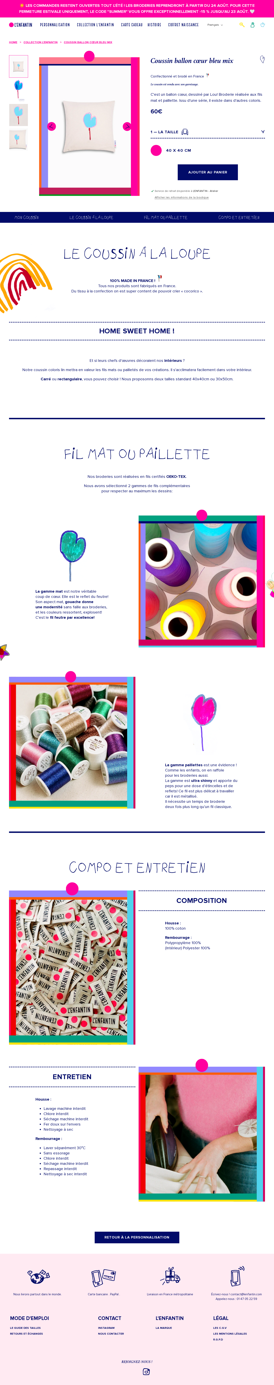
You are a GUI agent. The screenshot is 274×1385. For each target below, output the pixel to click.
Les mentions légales (230, 1333)
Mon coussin (26, 217)
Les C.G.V (220, 1328)
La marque (164, 1328)
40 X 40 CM (178, 150)
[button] (56, 24)
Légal (220, 1318)
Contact (109, 1318)
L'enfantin (170, 1318)
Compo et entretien (239, 217)
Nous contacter (111, 1333)
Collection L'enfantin (40, 42)
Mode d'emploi (29, 1318)
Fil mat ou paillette (166, 217)
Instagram (106, 1328)
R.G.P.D (218, 1339)
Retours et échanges (26, 1333)
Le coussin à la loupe (91, 217)
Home (13, 42)
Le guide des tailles (25, 1328)
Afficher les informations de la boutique (182, 197)
